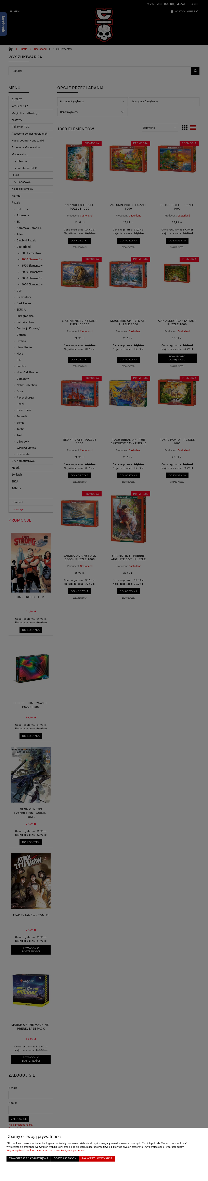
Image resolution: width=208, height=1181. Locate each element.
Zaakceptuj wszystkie (97, 1158)
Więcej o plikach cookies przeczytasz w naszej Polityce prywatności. (45, 1150)
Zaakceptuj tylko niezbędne (28, 1158)
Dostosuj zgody (65, 1158)
